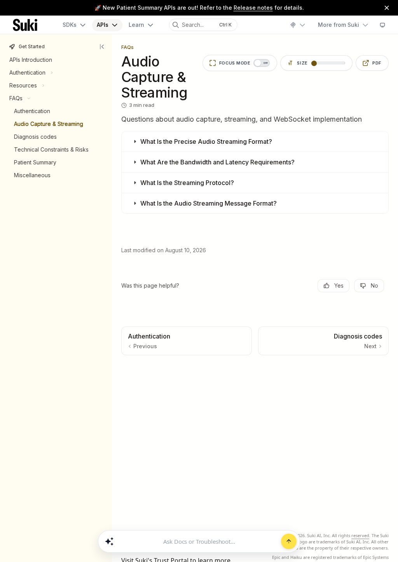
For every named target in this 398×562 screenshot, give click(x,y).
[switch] (240, 63)
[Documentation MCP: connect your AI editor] (297, 25)
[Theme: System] (382, 25)
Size (302, 63)
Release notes (253, 7)
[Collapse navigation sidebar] (103, 47)
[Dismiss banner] (387, 8)
